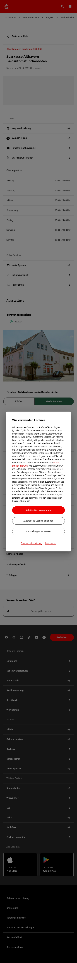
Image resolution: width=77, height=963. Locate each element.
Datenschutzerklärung (31, 543)
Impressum (50, 543)
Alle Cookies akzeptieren (38, 510)
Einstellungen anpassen (38, 531)
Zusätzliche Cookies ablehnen (38, 521)
